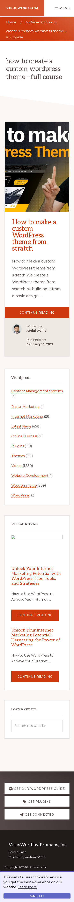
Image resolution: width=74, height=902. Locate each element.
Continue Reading (44, 314)
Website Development (30, 476)
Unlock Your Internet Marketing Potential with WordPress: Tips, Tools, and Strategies (36, 576)
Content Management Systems (37, 391)
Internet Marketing (27, 416)
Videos (16, 466)
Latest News (21, 426)
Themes (18, 456)
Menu (65, 8)
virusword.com (22, 8)
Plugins (17, 446)
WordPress (20, 495)
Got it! (37, 896)
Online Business (24, 436)
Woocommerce (24, 485)
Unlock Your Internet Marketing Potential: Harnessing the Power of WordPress (35, 638)
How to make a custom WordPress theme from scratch (34, 235)
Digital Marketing (25, 407)
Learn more (27, 887)
